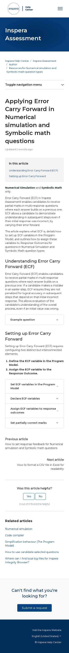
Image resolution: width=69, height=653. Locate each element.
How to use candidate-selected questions (32, 552)
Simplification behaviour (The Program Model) (29, 543)
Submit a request (34, 608)
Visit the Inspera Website (46, 630)
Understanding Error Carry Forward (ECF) (33, 170)
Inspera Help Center (17, 60)
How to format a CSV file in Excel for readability (40, 466)
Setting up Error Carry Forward (27, 176)
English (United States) (45, 636)
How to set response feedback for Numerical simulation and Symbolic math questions (34, 446)
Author (13, 64)
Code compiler (14, 535)
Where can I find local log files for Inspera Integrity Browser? (31, 560)
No (41, 496)
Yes (29, 496)
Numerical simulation (18, 529)
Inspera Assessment (44, 60)
